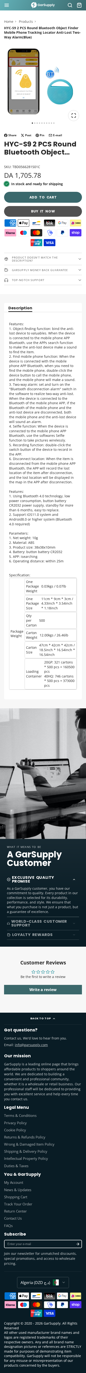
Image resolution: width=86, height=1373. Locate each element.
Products (26, 21)
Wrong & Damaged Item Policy (29, 1144)
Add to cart (43, 197)
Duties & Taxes (16, 1165)
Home (8, 21)
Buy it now (43, 211)
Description (20, 308)
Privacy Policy (15, 1122)
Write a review (43, 989)
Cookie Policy (15, 1130)
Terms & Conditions (20, 1115)
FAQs (8, 1225)
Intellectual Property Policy (26, 1158)
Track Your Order (18, 1204)
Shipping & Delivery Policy (25, 1151)
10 (53, 123)
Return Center (15, 1211)
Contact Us (13, 1218)
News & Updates (17, 1189)
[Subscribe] (78, 1244)
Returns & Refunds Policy (24, 1137)
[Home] (43, 5)
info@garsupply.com (31, 1045)
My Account (13, 1182)
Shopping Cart (15, 1196)
